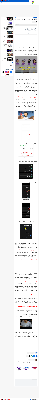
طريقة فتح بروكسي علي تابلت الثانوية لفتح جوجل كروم (4, 24)
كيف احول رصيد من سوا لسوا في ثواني (18, 372)
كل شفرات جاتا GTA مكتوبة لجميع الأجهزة (4, 55)
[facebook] (8, 0)
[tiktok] (4, 0)
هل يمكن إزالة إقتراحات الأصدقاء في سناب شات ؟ (30, 28)
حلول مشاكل (32, 352)
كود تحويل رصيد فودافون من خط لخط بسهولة (5, 46)
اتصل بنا (11, 65)
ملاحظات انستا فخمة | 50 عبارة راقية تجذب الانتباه (4, 19)
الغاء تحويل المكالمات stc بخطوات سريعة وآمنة (26, 373)
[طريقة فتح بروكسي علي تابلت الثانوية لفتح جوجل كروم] (10, 23)
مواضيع (28, 352)
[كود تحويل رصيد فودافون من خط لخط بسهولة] (10, 45)
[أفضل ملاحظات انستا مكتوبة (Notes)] (10, 28)
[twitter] (2, 0)
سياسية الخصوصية (9, 66)
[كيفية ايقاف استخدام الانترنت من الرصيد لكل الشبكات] (10, 59)
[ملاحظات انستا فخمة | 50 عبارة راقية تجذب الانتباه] (10, 18)
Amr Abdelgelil (31, 359)
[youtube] (5, 0)
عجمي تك (29, 399)
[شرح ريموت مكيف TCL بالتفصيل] (10, 50)
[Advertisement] (19, 10)
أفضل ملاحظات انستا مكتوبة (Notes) (5, 28)
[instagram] (6, 0)
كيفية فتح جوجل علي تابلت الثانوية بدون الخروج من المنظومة (4, 37)
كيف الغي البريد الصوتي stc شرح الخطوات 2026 (34, 372)
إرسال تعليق (34, 379)
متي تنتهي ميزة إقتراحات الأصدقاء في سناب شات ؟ (30, 29)
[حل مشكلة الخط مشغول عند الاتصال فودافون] (10, 41)
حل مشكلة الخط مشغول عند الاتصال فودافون (4, 41)
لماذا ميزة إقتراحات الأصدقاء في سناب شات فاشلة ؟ (29, 33)
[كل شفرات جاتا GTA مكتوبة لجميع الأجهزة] (10, 54)
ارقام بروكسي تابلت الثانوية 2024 (4, 32)
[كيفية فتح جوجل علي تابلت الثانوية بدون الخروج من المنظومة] (10, 36)
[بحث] (1, 3)
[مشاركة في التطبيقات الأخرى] (27, 356)
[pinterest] (1, 0)
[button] (34, 356)
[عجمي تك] (33, 2)
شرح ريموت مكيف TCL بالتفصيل (4, 50)
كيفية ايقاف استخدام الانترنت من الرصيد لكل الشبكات (4, 59)
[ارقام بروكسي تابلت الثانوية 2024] (10, 32)
